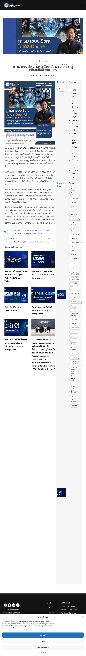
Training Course (73, 349)
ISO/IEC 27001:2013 (75, 279)
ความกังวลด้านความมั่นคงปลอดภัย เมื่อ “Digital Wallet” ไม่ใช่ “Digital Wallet (15, 276)
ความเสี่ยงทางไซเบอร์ (73, 389)
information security (74, 259)
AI (7, 230)
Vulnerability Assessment (75, 362)
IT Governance (75, 293)
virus (72, 354)
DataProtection (76, 242)
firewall (73, 250)
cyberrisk (74, 215)
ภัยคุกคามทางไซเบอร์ (73, 399)
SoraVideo (27, 233)
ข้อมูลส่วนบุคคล (73, 381)
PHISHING (74, 320)
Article (74, 100)
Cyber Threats (73, 229)
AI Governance (75, 197)
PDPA (73, 310)
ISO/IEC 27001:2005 (75, 273)
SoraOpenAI (17, 233)
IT (71, 288)
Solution (73, 340)
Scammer (74, 332)
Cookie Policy (42, 653)
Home (51, 608)
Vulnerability (75, 358)
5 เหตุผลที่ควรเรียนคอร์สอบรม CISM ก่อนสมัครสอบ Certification (42, 275)
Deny (43, 641)
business (74, 202)
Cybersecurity (15, 230)
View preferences (43, 647)
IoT (72, 264)
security (73, 336)
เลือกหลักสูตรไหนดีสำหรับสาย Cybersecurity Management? (42, 310)
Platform (46, 230)
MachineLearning (76, 302)
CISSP (73, 211)
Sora (9, 233)
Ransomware (75, 328)
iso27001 (74, 284)
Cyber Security (73, 223)
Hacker (73, 254)
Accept (43, 635)
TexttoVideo (38, 233)
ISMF (73, 268)
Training (73, 344)
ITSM (73, 298)
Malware (73, 306)
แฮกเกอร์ (74, 406)
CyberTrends (75, 234)
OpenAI (38, 230)
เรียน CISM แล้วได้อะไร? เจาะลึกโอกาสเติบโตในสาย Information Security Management (16, 344)
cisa (72, 206)
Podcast (73, 324)
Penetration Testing (74, 314)
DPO (72, 246)
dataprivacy (75, 238)
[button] (83, 617)
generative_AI (28, 230)
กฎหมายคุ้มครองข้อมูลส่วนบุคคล (74, 371)
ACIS (73, 189)
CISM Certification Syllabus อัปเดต (12, 309)
